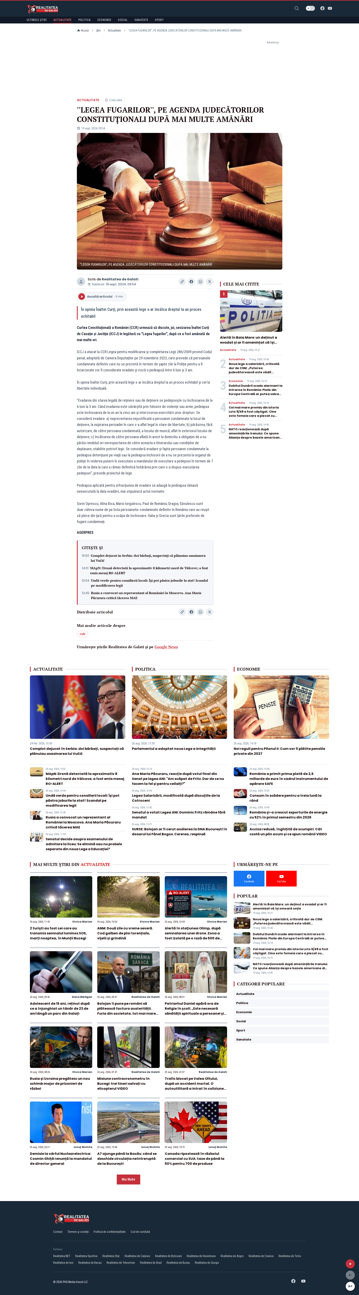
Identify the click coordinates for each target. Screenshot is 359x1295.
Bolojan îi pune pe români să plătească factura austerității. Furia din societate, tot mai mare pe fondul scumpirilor (126, 1011)
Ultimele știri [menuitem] (37, 20)
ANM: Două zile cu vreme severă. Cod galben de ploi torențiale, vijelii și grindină (125, 933)
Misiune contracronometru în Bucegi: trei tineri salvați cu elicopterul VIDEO (123, 1083)
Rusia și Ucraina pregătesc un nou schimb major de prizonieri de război (60, 1083)
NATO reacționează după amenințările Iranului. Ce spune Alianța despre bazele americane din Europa (255, 435)
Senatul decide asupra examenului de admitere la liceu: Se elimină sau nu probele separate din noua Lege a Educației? (84, 844)
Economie (236, 381)
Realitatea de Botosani (168, 1256)
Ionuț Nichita (83, 1147)
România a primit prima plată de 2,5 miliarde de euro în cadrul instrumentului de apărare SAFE (289, 778)
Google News (166, 646)
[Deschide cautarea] (297, 8)
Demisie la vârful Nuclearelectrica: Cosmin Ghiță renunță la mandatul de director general (61, 1158)
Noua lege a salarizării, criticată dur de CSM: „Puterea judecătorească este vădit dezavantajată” (254, 370)
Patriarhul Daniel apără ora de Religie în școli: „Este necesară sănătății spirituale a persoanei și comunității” (194, 1011)
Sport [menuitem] (159, 20)
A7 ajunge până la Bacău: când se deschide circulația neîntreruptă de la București (127, 1158)
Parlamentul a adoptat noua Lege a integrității (174, 748)
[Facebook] (322, 8)
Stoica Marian (82, 921)
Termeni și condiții (78, 1231)
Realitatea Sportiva (86, 1256)
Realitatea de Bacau (90, 1262)
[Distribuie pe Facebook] (191, 281)
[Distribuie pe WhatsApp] (200, 281)
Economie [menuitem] (104, 20)
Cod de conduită (140, 1231)
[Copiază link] (182, 281)
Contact (58, 1231)
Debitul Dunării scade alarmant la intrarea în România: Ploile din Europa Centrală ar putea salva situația (255, 392)
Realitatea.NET (61, 1256)
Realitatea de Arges (232, 1256)
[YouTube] (329, 8)
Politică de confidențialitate (110, 1231)
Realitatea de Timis (290, 1256)
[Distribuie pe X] (209, 281)
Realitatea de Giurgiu (207, 1262)
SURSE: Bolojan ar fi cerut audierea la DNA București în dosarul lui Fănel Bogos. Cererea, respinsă (179, 832)
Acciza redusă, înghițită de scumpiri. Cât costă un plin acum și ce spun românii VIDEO (288, 832)
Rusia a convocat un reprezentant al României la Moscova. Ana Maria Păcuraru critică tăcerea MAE (146, 595)
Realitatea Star (111, 1256)
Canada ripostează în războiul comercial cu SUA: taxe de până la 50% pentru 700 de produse (194, 1158)
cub (82, 634)
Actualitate (114, 30)
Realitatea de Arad (151, 1262)
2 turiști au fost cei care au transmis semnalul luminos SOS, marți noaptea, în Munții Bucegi (58, 933)
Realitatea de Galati (120, 279)
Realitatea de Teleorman (121, 1262)
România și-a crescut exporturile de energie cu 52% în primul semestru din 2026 (288, 815)
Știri (98, 30)
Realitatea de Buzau (178, 1262)
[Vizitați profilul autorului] (81, 281)
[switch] (310, 8)
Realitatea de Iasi (63, 1262)
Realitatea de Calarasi (137, 1256)
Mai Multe (128, 1179)
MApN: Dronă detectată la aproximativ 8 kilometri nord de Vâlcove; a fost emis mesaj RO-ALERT (149, 570)
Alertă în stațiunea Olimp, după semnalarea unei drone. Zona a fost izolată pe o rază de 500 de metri (193, 936)
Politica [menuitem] (84, 20)
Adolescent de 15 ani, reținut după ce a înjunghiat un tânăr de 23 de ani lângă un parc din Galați (60, 1008)
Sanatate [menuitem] (141, 20)
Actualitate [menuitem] (62, 20)
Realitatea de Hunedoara (201, 1256)
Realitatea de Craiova (261, 1256)
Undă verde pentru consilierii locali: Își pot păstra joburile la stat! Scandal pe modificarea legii (149, 583)
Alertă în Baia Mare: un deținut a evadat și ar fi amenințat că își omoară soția (248, 342)
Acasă (85, 30)
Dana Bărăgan (82, 997)
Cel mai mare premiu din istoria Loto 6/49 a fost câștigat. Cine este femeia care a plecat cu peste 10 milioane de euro (254, 413)
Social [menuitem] (123, 20)
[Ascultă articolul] (350, 1263)
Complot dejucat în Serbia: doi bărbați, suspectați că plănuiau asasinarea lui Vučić (148, 558)
